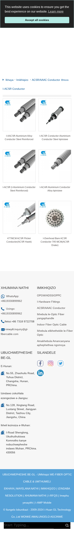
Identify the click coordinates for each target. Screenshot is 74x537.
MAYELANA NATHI (27, 488)
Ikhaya (9, 79)
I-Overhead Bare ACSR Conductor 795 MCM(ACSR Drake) (55, 242)
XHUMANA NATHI (35, 495)
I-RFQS (52, 495)
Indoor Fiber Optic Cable (52, 324)
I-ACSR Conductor (14, 88)
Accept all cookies (37, 19)
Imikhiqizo (22, 79)
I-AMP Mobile (43, 502)
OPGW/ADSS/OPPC (49, 295)
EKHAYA (9, 488)
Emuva (64, 80)
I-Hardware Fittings (48, 301)
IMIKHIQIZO (48, 488)
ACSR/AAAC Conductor (46, 79)
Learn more (56, 11)
